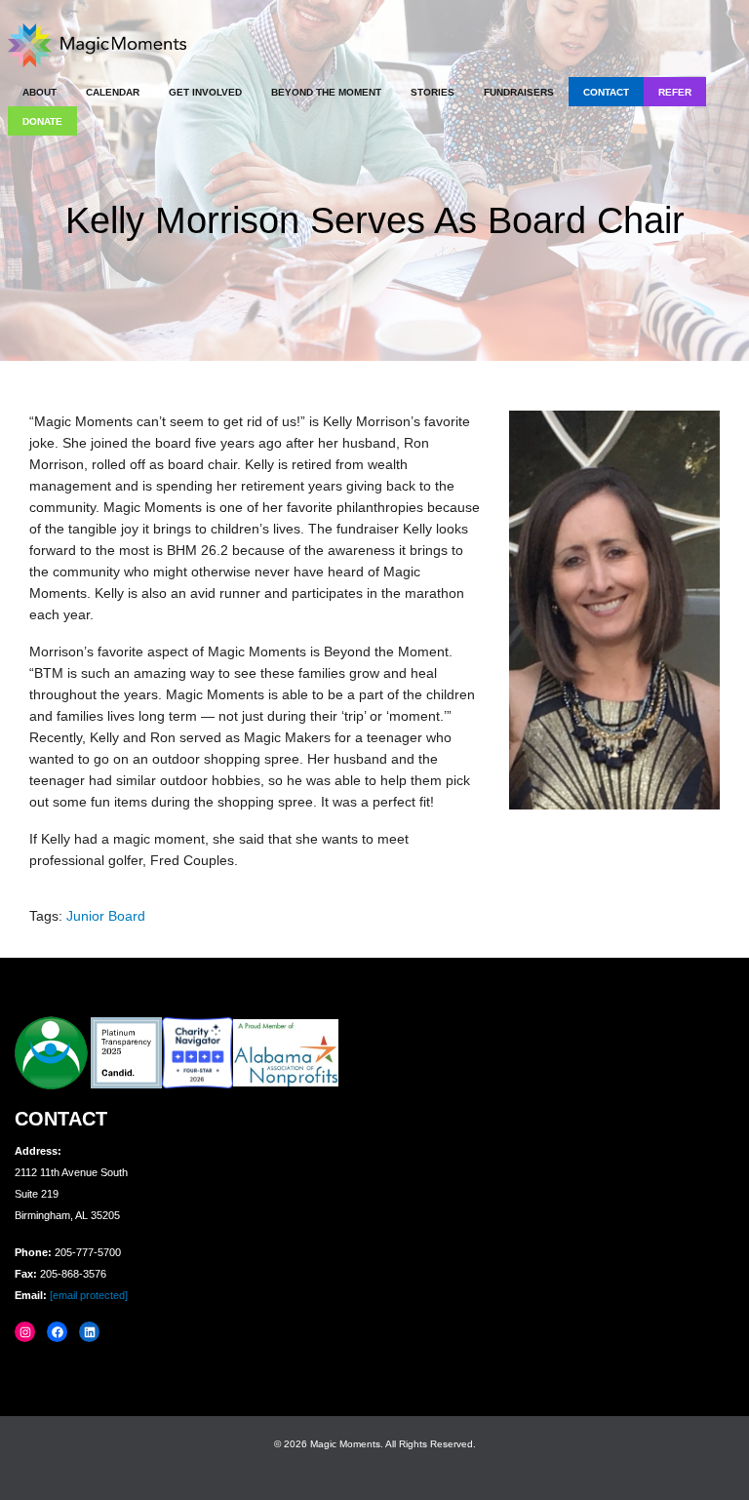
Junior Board (105, 916)
